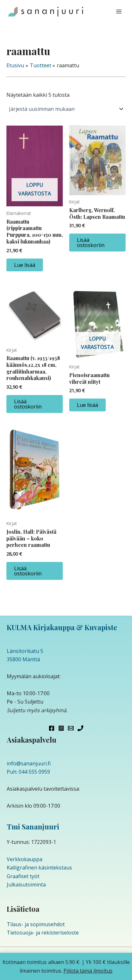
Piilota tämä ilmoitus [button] (87, 970)
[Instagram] (61, 728)
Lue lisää (24, 264)
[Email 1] (71, 728)
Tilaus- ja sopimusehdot (36, 924)
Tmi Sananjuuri (33, 826)
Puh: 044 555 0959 (28, 771)
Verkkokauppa (24, 859)
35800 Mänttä (23, 659)
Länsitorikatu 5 (25, 651)
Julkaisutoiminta (26, 884)
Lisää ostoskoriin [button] (90, 242)
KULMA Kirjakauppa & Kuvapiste (62, 627)
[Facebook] (51, 728)
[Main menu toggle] (119, 11)
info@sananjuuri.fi (29, 763)
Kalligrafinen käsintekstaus (39, 867)
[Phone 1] (80, 728)
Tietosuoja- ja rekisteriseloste (43, 932)
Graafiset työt (23, 876)
